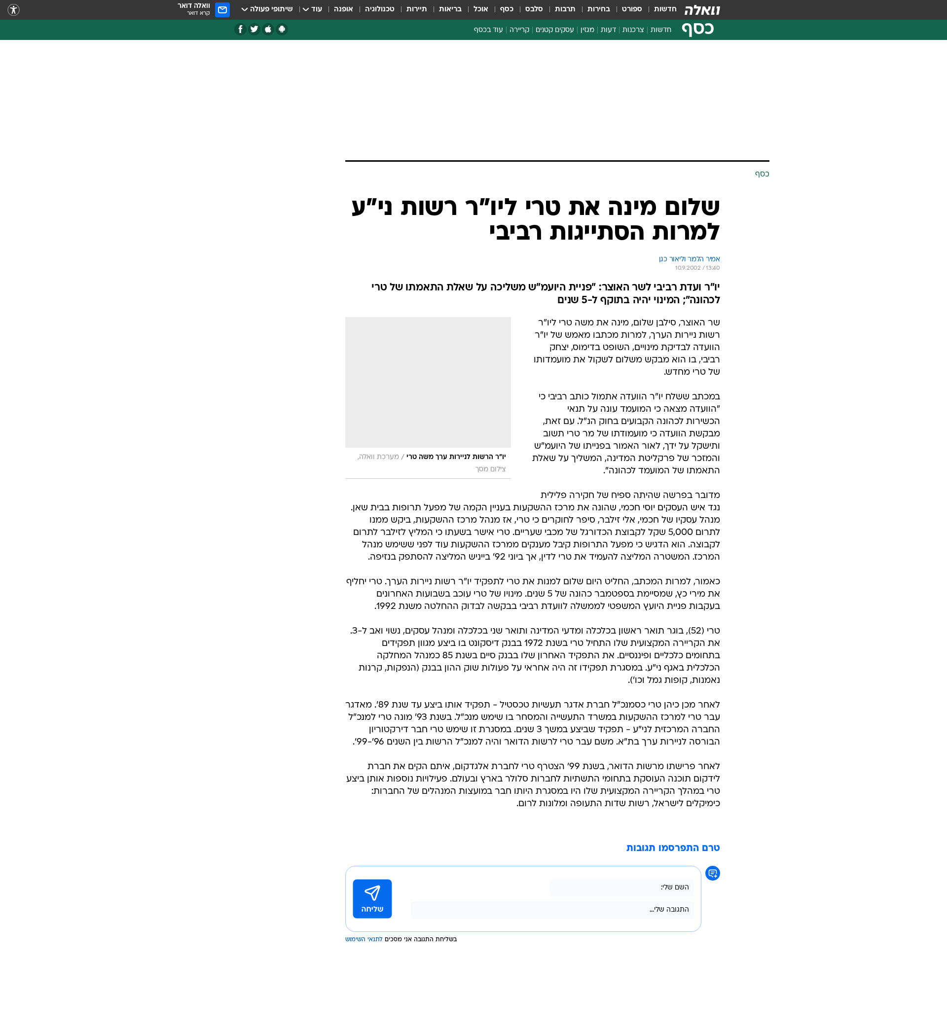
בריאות (450, 9)
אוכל (481, 9)
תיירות (416, 9)
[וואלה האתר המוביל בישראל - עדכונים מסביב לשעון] (702, 10)
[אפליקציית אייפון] (268, 29)
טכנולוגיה (380, 9)
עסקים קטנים (555, 30)
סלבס (534, 9)
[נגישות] (13, 10)
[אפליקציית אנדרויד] (282, 29)
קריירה (519, 30)
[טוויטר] (254, 29)
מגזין (587, 30)
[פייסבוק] (240, 29)
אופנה (343, 9)
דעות (608, 30)
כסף (506, 9)
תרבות (565, 9)
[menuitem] (659, 9)
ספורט (632, 9)
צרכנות (633, 30)
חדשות (665, 9)
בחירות (598, 9)
